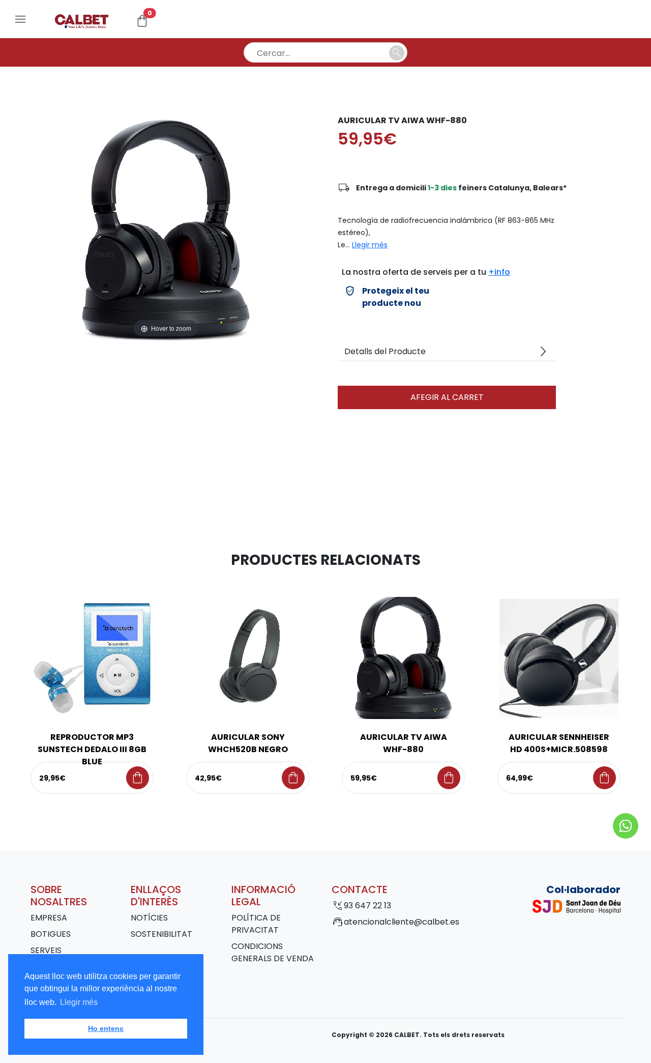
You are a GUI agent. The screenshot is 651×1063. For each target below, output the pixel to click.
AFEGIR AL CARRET (447, 397)
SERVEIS (46, 950)
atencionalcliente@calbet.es (401, 922)
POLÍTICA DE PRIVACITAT (256, 924)
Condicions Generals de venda (272, 952)
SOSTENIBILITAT (161, 934)
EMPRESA (49, 918)
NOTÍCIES (149, 918)
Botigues (51, 934)
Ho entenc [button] (106, 1028)
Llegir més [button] (79, 1002)
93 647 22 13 (367, 905)
